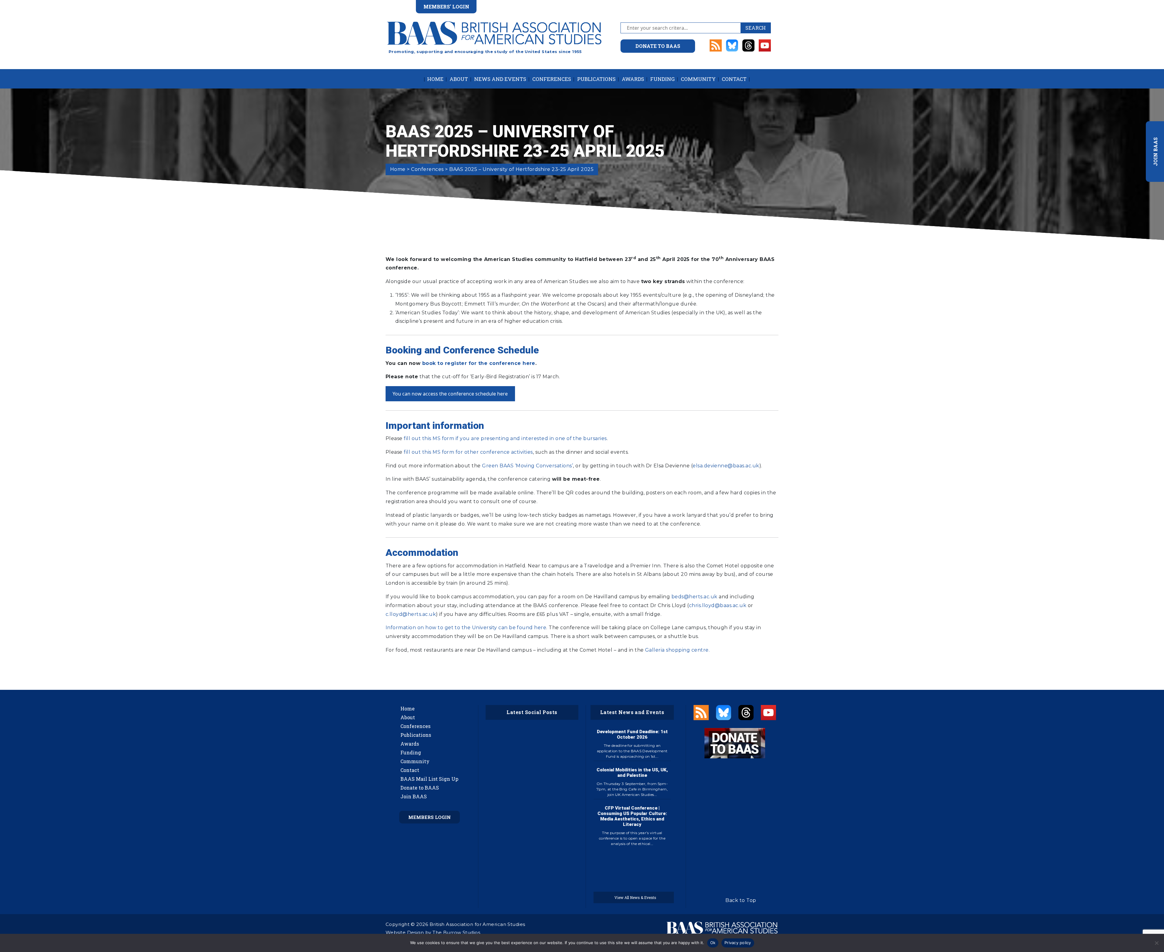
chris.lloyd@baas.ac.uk (718, 605)
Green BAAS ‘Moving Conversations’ (527, 466)
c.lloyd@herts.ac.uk (411, 614)
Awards (633, 78)
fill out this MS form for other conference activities (468, 452)
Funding (662, 78)
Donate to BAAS (419, 787)
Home (435, 78)
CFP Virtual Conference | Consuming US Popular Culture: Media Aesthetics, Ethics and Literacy (632, 816)
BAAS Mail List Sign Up (429, 779)
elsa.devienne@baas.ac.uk (726, 466)
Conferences (551, 78)
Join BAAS (413, 796)
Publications (596, 78)
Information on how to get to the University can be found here (466, 627)
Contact (734, 78)
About (459, 78)
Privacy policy (737, 942)
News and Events (500, 78)
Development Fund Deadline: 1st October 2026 (632, 734)
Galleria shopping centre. (677, 650)
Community (698, 78)
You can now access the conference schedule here (450, 393)
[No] (1156, 943)
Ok (713, 942)
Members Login (429, 817)
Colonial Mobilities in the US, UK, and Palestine (632, 772)
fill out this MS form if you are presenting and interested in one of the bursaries (505, 438)
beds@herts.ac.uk (694, 597)
